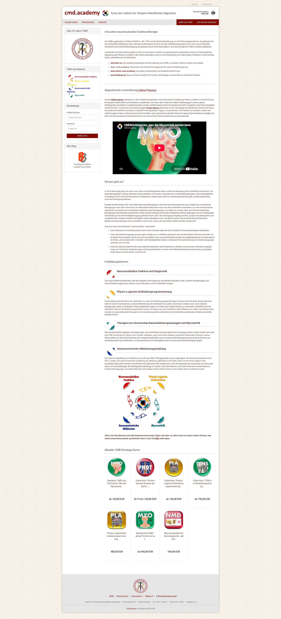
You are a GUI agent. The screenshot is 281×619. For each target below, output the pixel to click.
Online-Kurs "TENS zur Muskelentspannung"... (202, 483)
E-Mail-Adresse (73, 112)
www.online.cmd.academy (122, 71)
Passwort (71, 124)
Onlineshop (131, 608)
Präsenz (151, 90)
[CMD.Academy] (121, 13)
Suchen (195, 4)
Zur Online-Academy (207, 22)
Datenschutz (122, 596)
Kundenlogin (207, 4)
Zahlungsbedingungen (166, 596)
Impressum (136, 596)
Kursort (102, 22)
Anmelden (82, 136)
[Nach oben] (273, 614)
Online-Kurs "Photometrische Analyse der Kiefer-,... (145, 483)
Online (142, 90)
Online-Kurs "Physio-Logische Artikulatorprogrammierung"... (174, 483)
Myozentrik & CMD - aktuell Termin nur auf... (145, 536)
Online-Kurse (71, 22)
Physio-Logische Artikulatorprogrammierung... (116, 536)
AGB (111, 596)
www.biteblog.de (118, 75)
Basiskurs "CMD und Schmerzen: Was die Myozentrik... (116, 483)
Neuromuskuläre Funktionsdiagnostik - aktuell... (174, 536)
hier (157, 438)
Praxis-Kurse (153, 108)
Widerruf (149, 596)
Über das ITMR (185, 22)
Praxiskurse (88, 22)
